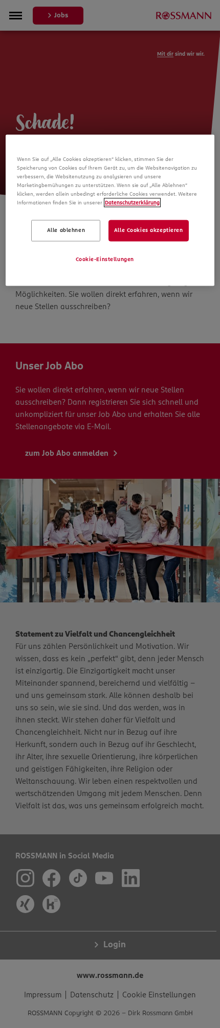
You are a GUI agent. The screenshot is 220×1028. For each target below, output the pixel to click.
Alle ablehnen (66, 230)
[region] (110, 210)
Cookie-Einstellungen (105, 259)
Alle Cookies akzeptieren (148, 230)
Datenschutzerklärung (132, 202)
